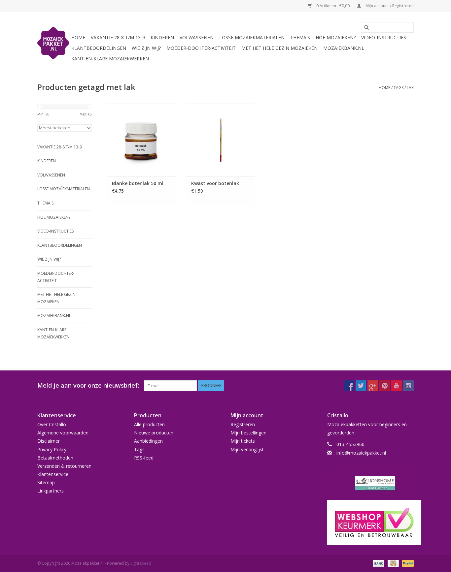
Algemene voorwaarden (62, 432)
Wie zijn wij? (146, 48)
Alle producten (149, 424)
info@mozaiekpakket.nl (361, 453)
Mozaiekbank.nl (343, 48)
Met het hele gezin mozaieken (279, 48)
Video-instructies (383, 37)
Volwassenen (197, 37)
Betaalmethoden (55, 458)
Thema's (300, 37)
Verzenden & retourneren (64, 466)
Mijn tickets (242, 441)
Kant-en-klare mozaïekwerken (110, 58)
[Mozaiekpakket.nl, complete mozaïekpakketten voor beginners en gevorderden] (53, 43)
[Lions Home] (370, 483)
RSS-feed (144, 458)
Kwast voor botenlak (215, 183)
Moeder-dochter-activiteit (201, 48)
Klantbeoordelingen (98, 48)
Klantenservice (52, 474)
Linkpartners (50, 491)
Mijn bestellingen (248, 432)
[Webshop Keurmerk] (370, 522)
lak (410, 87)
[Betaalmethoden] (377, 563)
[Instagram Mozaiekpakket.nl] (408, 385)
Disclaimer (48, 441)
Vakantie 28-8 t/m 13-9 (118, 37)
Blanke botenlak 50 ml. (138, 183)
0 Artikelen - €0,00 (333, 6)
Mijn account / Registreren (389, 6)
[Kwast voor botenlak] (220, 140)
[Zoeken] (364, 27)
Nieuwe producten (153, 432)
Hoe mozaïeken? (336, 37)
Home (78, 37)
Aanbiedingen (148, 441)
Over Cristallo (51, 424)
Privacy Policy (51, 449)
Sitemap (46, 482)
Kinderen (162, 37)
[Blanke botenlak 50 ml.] (141, 140)
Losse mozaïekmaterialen (252, 37)
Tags (398, 87)
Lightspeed (140, 563)
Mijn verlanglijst (247, 449)
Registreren (242, 424)
